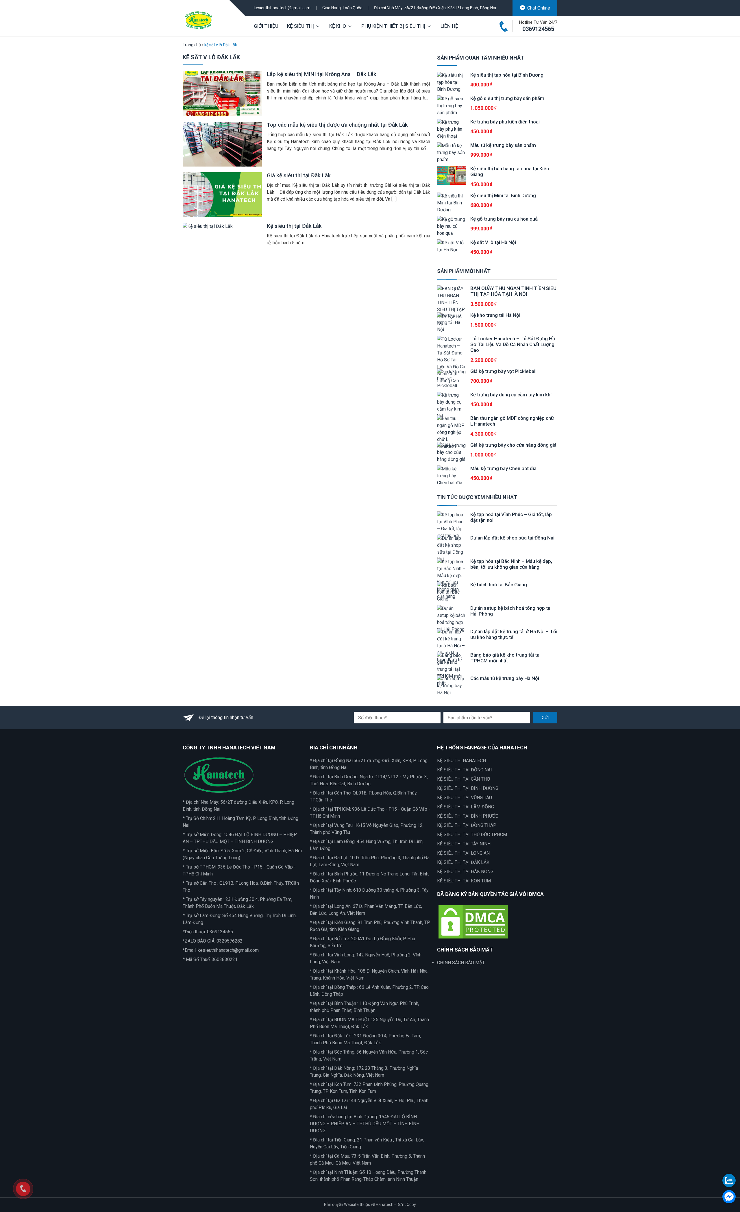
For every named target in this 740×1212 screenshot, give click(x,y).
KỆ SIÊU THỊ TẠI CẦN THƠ (463, 779)
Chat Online (538, 8)
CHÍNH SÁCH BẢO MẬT (461, 962)
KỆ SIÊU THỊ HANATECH (461, 760)
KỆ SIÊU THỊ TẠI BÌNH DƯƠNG (467, 788)
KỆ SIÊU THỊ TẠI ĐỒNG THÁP (466, 825)
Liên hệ (449, 26)
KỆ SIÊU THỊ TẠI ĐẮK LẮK (463, 862)
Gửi (545, 717)
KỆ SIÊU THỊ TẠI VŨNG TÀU (464, 797)
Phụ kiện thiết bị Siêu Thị (393, 26)
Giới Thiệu (266, 26)
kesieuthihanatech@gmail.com (282, 7)
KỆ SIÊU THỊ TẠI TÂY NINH (464, 844)
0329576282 (230, 941)
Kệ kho (337, 26)
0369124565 (538, 28)
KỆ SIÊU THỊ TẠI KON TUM (464, 881)
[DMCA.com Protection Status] (473, 921)
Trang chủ (192, 45)
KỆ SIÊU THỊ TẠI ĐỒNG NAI (464, 770)
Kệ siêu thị (300, 26)
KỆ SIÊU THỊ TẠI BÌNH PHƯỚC (467, 816)
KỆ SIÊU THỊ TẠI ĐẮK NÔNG (465, 871)
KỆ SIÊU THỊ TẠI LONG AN (463, 853)
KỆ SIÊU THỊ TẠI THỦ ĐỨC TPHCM (472, 834)
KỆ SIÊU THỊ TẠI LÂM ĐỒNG (465, 807)
